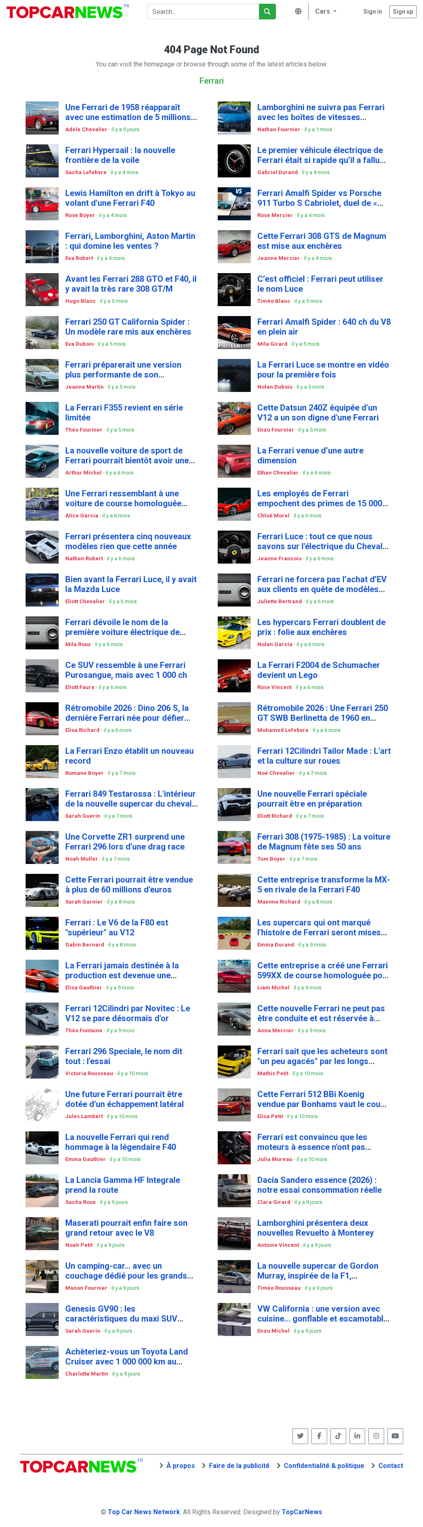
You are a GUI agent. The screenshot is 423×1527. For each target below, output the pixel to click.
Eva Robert (79, 258)
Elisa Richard (83, 730)
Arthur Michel (84, 473)
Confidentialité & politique (324, 1466)
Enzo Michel (274, 1331)
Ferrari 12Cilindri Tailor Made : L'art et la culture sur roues (324, 756)
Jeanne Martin (85, 387)
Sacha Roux (81, 1202)
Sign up (403, 11)
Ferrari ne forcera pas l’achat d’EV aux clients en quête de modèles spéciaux (322, 589)
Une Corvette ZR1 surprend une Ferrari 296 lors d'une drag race (125, 842)
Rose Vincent (275, 687)
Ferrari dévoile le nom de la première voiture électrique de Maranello (122, 632)
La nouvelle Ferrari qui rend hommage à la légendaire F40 (120, 1142)
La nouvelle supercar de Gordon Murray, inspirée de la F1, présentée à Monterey (317, 1276)
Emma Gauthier (86, 1159)
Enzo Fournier (276, 430)
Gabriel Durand (278, 172)
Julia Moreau (275, 1159)
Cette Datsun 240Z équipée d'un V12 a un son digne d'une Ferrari (318, 412)
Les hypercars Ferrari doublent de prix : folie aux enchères (321, 627)
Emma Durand (276, 945)
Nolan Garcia (275, 644)
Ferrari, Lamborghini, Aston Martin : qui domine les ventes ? (130, 241)
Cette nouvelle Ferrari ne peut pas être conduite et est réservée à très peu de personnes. (321, 1018)
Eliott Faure (80, 687)
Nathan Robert (84, 558)
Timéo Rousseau (279, 1288)
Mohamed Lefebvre (283, 730)
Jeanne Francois (280, 558)
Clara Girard (274, 1202)
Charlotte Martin (87, 1374)
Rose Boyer (80, 215)
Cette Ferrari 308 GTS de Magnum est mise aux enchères (321, 241)
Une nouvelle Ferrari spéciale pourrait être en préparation (312, 799)
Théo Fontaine (84, 1030)
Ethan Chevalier (278, 473)
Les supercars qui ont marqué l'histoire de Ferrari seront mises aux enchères (319, 932)
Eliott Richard (275, 816)
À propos (180, 1466)
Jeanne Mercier (279, 258)
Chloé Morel (274, 515)
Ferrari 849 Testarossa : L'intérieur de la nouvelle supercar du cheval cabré (130, 804)
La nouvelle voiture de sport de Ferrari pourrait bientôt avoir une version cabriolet (127, 460)
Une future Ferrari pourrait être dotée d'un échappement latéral (124, 1099)
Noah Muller (82, 859)
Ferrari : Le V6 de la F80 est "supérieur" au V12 (116, 927)
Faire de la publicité (239, 1466)
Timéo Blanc (274, 301)
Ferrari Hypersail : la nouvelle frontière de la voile (120, 155)
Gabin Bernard (85, 945)
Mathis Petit (273, 1073)
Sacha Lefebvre (86, 172)
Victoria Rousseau (89, 1073)
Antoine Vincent (278, 1245)
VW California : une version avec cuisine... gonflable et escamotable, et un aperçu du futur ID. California (323, 1318)
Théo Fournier (84, 430)
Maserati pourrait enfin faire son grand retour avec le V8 (126, 1228)
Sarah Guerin (83, 816)
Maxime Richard (279, 902)
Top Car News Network (144, 1512)
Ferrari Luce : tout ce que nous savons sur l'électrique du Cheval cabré (320, 546)
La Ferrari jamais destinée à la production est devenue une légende (122, 975)
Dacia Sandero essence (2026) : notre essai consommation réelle (319, 1185)
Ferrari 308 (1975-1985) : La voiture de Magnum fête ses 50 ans (323, 842)
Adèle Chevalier (87, 129)
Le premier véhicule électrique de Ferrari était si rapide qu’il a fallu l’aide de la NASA (320, 160)
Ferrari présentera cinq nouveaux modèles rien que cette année (128, 541)
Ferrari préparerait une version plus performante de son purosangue (123, 374)
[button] (325, 11)
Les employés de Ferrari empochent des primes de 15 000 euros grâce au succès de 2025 (319, 503)
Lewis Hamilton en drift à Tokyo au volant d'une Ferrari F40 (130, 198)
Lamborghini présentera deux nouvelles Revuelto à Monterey (315, 1228)
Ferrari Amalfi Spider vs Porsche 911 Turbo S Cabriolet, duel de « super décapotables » (319, 203)
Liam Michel (274, 987)
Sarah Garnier (84, 902)
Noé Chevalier (276, 773)
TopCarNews (302, 1512)
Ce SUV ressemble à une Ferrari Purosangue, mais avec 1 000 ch (126, 670)
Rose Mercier (275, 215)
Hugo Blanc (81, 301)
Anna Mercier (276, 1030)
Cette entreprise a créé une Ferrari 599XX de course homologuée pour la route (323, 975)
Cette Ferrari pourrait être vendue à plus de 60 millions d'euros (129, 884)
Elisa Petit (270, 1116)
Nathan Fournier (279, 129)
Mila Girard (273, 344)
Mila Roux (78, 644)
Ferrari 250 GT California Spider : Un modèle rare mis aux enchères (128, 327)
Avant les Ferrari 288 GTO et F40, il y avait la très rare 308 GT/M (131, 284)
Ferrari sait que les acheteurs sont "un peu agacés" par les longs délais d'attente (322, 1061)
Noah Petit (79, 1245)
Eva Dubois (80, 344)
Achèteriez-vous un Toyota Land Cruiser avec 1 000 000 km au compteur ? (126, 1361)
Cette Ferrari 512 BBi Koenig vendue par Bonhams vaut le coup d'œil (321, 1104)
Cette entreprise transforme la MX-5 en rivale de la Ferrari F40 (323, 884)
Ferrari (212, 81)
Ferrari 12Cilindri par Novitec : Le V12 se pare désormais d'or (127, 1013)
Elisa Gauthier (84, 987)
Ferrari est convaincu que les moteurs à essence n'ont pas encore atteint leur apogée (312, 1147)
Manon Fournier (87, 1288)
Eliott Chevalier (85, 601)
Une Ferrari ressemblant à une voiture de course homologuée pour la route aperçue (123, 503)
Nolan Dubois (275, 387)
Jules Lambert (84, 1116)
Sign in (373, 11)
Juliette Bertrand (280, 601)
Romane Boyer (85, 773)
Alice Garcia (82, 515)
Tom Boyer (272, 859)
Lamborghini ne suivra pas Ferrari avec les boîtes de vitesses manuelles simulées (321, 117)
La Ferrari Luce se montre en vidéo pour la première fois (323, 370)
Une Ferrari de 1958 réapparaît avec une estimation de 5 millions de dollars (128, 117)
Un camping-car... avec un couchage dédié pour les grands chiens (126, 1276)
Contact (390, 1466)
